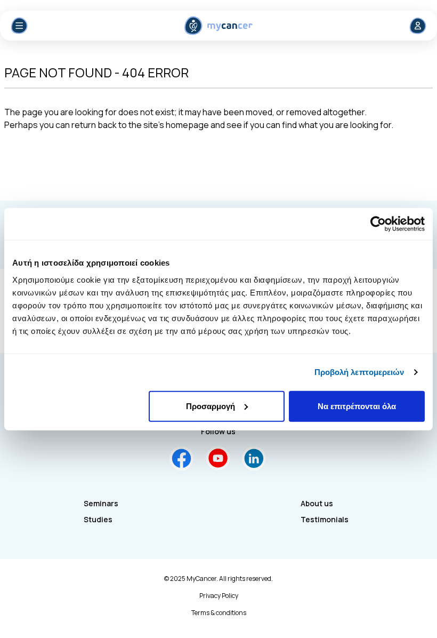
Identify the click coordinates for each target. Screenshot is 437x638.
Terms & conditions (218, 613)
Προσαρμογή (210, 405)
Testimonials (325, 519)
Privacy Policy (218, 596)
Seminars (101, 503)
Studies (98, 519)
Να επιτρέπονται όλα (357, 405)
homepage (187, 125)
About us (317, 503)
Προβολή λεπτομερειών (359, 372)
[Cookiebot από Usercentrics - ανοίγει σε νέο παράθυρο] (378, 224)
